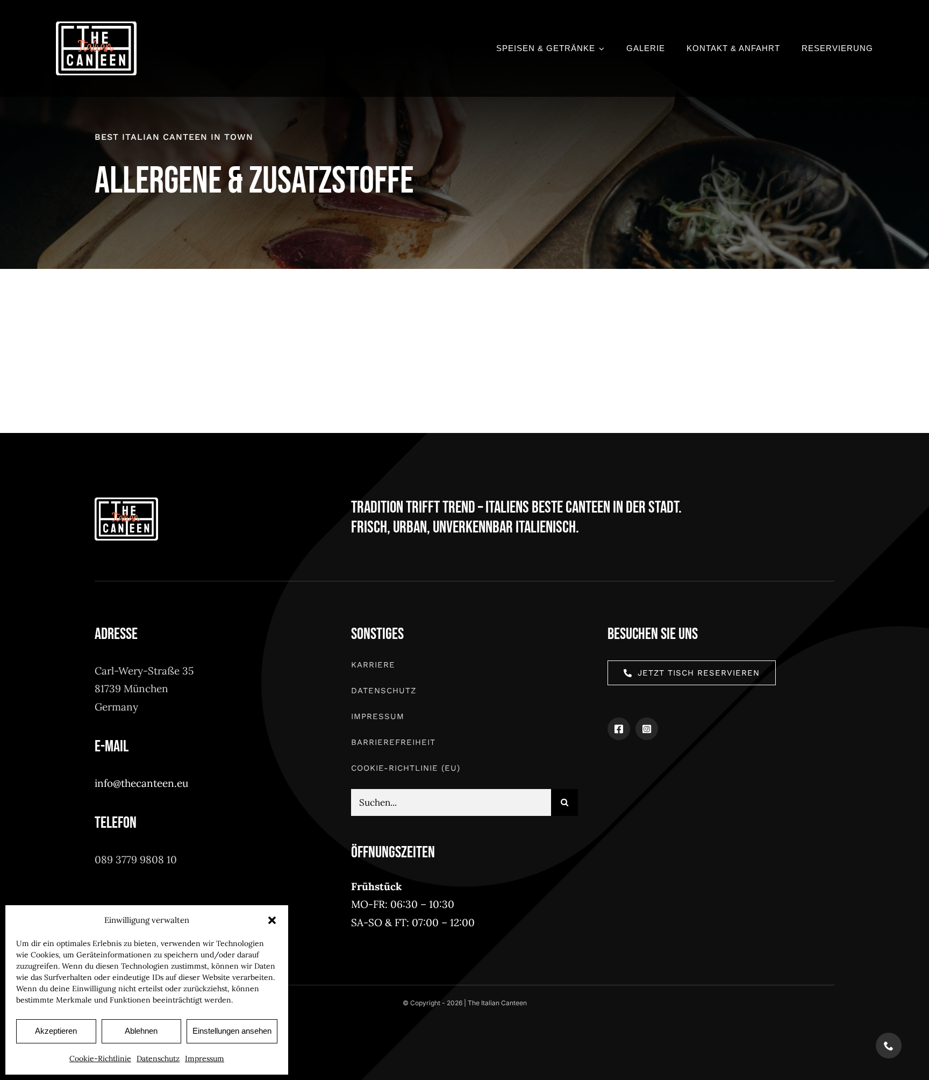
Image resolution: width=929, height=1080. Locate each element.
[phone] (889, 1045)
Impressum (204, 1058)
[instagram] (646, 728)
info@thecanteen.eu (141, 783)
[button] (272, 920)
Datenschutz (158, 1058)
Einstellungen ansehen (231, 1030)
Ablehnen (141, 1030)
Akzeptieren (56, 1030)
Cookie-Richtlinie (100, 1058)
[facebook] (619, 728)
